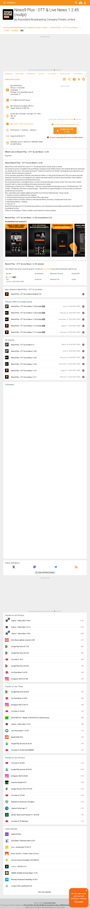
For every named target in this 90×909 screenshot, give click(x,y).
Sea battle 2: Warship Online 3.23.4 (23, 841)
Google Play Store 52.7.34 (20, 646)
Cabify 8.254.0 (16, 834)
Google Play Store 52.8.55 (20, 666)
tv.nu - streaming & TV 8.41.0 (21, 847)
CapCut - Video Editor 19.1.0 (20, 627)
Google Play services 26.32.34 (21, 743)
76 (20, 90)
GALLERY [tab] (41, 74)
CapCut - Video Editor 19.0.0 (20, 633)
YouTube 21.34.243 (18, 711)
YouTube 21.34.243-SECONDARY (22, 750)
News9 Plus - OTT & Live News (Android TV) (26, 294)
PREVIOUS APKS (65, 74)
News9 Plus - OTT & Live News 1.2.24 (24, 364)
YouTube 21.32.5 (17, 659)
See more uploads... (45, 892)
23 (20, 130)
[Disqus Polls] (45, 415)
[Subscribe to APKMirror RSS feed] (76, 568)
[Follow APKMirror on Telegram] (55, 568)
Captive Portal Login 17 (19, 808)
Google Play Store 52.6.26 (20, 653)
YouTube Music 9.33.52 (19, 672)
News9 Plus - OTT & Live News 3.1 (22, 345)
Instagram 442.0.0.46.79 (19, 705)
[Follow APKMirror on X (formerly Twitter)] (13, 568)
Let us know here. (50, 903)
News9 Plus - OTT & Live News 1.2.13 (24, 371)
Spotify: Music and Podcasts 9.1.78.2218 (25, 815)
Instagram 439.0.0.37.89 (19, 679)
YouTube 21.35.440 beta (19, 821)
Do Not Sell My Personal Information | (47, 905)
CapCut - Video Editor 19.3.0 (20, 724)
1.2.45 (6, 30)
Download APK (66, 130)
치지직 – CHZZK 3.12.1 (19, 866)
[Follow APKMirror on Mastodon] (34, 568)
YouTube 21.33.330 (18, 795)
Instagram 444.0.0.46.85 (19, 776)
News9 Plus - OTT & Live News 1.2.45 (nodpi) (26, 306)
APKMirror (11, 3)
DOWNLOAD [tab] (8, 74)
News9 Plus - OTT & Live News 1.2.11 (24, 377)
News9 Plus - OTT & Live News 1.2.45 (24, 351)
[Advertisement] (45, 53)
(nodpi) (15, 30)
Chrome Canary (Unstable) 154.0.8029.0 (25, 860)
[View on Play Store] (74, 79)
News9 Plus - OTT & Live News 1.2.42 (24, 358)
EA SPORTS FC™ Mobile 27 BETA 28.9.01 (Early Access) (30, 718)
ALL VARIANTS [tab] (52, 74)
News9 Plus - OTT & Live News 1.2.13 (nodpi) (26, 326)
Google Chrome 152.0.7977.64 (21, 789)
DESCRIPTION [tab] (31, 74)
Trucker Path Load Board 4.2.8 (21, 886)
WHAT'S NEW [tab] (19, 74)
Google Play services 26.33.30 (21, 769)
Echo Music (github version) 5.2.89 (23, 640)
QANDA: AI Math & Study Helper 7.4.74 (24, 873)
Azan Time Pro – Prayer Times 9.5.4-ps (24, 853)
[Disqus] (45, 472)
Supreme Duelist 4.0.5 (18, 782)
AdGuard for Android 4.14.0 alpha (22, 802)
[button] (64, 79)
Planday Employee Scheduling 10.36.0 (24, 879)
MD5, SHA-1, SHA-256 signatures (21, 124)
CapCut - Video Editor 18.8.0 (20, 621)
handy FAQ (46, 269)
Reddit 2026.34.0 (17, 737)
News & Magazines (12, 79)
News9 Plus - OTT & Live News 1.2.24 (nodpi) (26, 319)
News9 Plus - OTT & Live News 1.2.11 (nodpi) (26, 332)
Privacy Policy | (29, 905)
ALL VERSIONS (78, 74)
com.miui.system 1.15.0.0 (20, 731)
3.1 (25, 221)
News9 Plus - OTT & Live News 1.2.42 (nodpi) (26, 313)
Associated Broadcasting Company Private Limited (46, 19)
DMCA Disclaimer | (66, 905)
